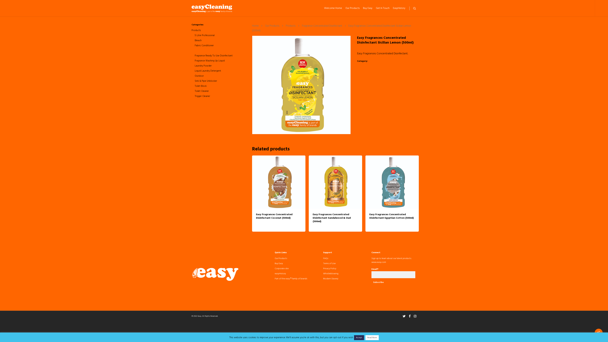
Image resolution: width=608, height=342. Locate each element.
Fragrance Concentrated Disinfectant (214, 50)
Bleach (198, 40)
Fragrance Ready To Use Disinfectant (214, 55)
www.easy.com (378, 262)
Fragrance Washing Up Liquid (210, 60)
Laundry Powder (203, 65)
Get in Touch (383, 8)
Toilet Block (201, 86)
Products (196, 30)
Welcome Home (333, 8)
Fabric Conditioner (204, 45)
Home (255, 26)
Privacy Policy (329, 268)
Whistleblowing (330, 274)
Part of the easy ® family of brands (291, 279)
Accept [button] (359, 337)
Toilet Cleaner (202, 91)
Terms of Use (329, 263)
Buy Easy (367, 8)
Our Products (352, 8)
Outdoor (199, 76)
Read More (372, 337)
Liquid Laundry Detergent (208, 71)
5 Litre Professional (205, 35)
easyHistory (399, 8)
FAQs (325, 258)
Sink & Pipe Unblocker (206, 81)
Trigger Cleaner (202, 96)
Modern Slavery (330, 279)
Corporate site (282, 268)
